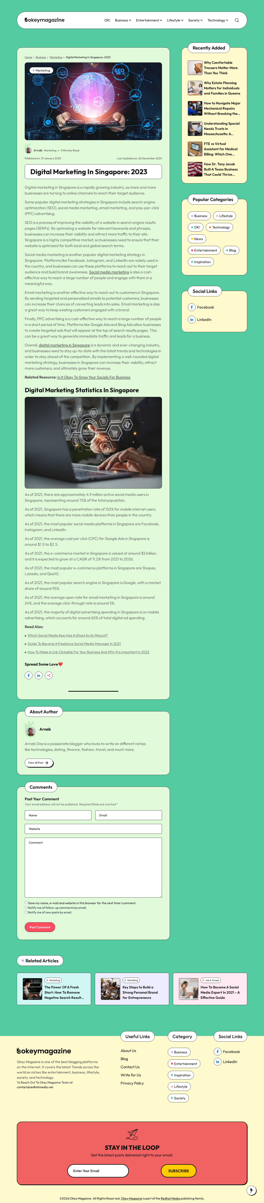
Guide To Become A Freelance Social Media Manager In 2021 (74, 643)
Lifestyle (173, 20)
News (198, 239)
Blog (232, 250)
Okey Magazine (131, 1198)
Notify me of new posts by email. (50, 912)
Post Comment (40, 927)
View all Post (35, 762)
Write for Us (131, 1075)
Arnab (38, 150)
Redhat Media (170, 1198)
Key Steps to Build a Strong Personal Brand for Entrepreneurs (140, 992)
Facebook (205, 307)
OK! (107, 20)
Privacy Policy (132, 1083)
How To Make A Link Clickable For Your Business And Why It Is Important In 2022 (88, 652)
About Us (128, 1050)
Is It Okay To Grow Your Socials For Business (93, 377)
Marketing (56, 57)
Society (194, 20)
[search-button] (237, 20)
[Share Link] (28, 675)
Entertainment (147, 20)
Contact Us (130, 1066)
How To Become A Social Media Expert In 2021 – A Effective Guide (220, 992)
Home (28, 57)
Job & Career (212, 980)
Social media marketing (109, 271)
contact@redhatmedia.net (35, 1087)
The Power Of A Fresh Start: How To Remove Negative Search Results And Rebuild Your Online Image (63, 997)
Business (121, 20)
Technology (216, 20)
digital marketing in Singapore (64, 345)
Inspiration (202, 262)
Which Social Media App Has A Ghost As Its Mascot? (68, 635)
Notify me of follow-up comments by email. (57, 908)
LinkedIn (204, 319)
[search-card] (32, 989)
